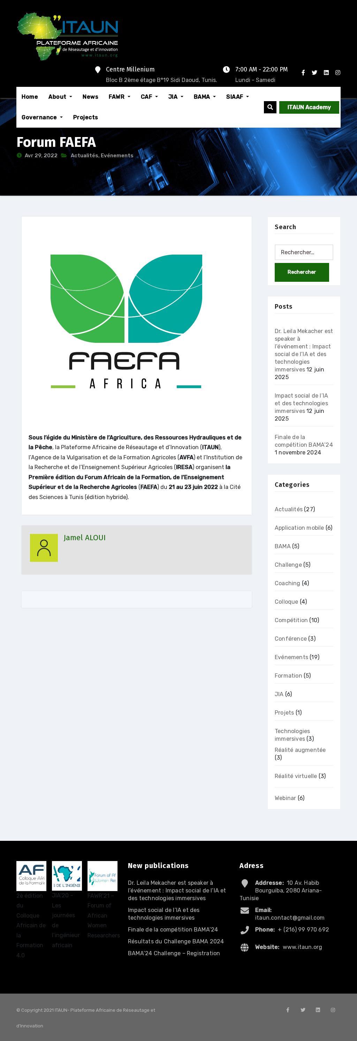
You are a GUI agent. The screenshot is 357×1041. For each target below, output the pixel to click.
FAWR (117, 96)
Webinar (285, 798)
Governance (40, 117)
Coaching (288, 583)
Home (30, 96)
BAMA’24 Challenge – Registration (174, 953)
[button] (270, 107)
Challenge (288, 564)
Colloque (286, 601)
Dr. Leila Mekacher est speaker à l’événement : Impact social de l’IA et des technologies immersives (177, 891)
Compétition (291, 620)
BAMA (203, 96)
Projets (284, 712)
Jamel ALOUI (84, 537)
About (58, 96)
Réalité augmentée (300, 750)
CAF (147, 96)
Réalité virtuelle (296, 776)
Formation (288, 675)
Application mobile (299, 528)
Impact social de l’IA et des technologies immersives (301, 403)
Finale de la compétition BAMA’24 (173, 929)
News (90, 96)
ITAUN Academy (309, 107)
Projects (85, 117)
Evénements (117, 155)
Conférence (291, 638)
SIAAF (235, 96)
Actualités (84, 155)
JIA (173, 96)
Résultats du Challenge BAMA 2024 (176, 941)
